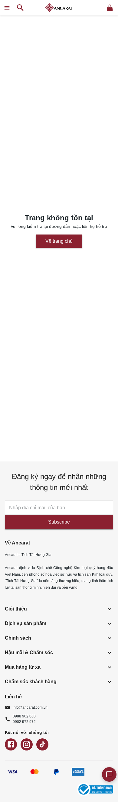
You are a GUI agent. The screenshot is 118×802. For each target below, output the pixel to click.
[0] (110, 8)
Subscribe (59, 521)
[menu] (7, 8)
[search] (20, 7)
